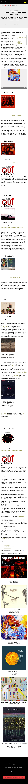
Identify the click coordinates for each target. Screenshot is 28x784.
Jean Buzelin (20, 24)
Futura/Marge (21, 516)
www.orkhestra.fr (7, 548)
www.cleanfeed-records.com (10, 546)
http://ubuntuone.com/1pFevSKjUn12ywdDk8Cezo (12, 227)
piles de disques (5, 538)
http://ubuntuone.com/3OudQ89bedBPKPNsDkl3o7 (12, 450)
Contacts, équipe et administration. (14, 777)
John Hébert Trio (20, 43)
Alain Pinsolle (19, 41)
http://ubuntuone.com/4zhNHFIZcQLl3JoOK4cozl (11, 162)
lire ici (13, 365)
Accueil (2, 5)
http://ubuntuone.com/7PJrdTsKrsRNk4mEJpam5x (12, 277)
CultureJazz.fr (5, 2)
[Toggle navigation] (25, 2)
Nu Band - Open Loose (21, 37)
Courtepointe (19, 38)
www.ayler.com (7, 545)
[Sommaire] (1, 93)
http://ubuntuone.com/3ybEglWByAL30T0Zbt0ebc (11, 115)
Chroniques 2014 (15, 5)
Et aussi (18, 42)
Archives (8, 5)
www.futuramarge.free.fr (9, 543)
